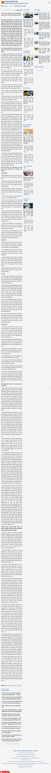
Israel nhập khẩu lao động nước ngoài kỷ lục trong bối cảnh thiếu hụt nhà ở (28, 72)
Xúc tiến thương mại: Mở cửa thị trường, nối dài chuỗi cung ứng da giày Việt (28, 100)
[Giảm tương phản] (21, 10)
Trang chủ (4, 6)
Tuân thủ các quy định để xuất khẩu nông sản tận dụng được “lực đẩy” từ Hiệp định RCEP (12, 694)
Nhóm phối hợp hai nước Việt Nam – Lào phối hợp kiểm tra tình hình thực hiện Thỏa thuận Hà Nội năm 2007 (44, 16)
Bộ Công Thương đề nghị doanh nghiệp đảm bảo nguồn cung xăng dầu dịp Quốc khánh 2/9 (44, 35)
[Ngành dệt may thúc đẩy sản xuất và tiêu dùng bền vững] (28, 173)
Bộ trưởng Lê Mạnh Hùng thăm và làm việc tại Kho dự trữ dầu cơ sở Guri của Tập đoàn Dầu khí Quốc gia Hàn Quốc (44, 26)
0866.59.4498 (27, 759)
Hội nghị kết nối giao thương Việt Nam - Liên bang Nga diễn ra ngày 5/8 (28, 117)
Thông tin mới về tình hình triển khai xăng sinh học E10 (28, 221)
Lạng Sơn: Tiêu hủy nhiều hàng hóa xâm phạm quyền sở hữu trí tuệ (28, 228)
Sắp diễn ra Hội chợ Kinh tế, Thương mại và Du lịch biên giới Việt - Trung (28, 109)
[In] (17, 10)
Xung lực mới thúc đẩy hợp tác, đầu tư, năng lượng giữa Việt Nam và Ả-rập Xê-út (11, 719)
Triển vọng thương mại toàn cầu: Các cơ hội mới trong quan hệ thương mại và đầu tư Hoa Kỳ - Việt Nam (12, 727)
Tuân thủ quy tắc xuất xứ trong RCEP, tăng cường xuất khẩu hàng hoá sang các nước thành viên (12, 698)
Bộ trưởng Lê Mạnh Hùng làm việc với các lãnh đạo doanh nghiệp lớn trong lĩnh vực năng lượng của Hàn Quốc (28, 42)
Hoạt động (26, 10)
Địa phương (26, 88)
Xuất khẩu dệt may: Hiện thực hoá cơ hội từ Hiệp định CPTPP (12, 735)
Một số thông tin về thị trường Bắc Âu (11, 706)
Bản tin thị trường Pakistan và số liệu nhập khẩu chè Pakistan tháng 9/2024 (12, 710)
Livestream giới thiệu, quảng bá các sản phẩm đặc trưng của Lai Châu (28, 32)
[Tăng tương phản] (20, 10)
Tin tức (10, 6)
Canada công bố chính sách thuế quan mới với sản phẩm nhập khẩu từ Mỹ (28, 80)
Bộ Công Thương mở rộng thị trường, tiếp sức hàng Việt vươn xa (44, 43)
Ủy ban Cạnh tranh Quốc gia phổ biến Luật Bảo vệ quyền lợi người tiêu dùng (28, 148)
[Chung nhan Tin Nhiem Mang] (26, 767)
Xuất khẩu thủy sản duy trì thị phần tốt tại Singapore (11, 731)
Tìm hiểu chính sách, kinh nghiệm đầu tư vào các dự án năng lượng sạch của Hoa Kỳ (12, 702)
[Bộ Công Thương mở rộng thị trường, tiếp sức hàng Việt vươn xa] (36, 42)
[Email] (18, 10)
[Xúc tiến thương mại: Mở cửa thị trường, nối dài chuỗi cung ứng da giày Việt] (28, 93)
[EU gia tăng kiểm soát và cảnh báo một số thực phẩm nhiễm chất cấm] (28, 57)
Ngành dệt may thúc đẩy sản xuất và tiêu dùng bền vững (28, 179)
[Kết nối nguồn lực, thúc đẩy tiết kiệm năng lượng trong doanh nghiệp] (36, 49)
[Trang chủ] (14, 2)
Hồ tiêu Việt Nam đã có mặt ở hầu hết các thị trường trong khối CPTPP (12, 740)
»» (18, 743)
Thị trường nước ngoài (20, 6)
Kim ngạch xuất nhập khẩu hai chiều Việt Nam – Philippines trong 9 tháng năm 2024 (11, 723)
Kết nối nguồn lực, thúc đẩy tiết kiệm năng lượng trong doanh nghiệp (44, 50)
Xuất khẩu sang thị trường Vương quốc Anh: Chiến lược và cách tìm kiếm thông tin (11, 715)
